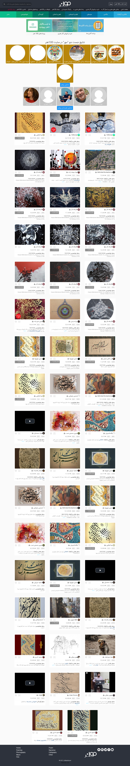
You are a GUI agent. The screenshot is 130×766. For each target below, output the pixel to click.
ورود (111, 4)
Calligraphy (53, 752)
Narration (52, 750)
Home (18, 748)
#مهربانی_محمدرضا (31, 702)
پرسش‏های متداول (33, 9)
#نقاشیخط (77, 180)
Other (51, 755)
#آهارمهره (77, 703)
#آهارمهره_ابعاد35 (41, 740)
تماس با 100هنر (21, 9)
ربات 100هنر (11, 9)
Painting (19, 750)
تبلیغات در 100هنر (45, 9)
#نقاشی (101, 440)
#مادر (96, 665)
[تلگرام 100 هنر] (105, 749)
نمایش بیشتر (65, 85)
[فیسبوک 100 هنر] (108, 749)
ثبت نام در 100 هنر (120, 4)
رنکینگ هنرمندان (66, 9)
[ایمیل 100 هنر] (112, 749)
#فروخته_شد (108, 144)
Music (18, 755)
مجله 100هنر (56, 9)
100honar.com (65, 763)
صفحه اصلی (124, 9)
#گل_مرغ (42, 478)
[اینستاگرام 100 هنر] (102, 749)
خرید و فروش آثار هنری (92, 9)
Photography (20, 752)
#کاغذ (52, 740)
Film (17, 757)
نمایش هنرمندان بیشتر (65, 108)
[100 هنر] (65, 4)
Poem (51, 748)
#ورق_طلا (37, 331)
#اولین (66, 663)
